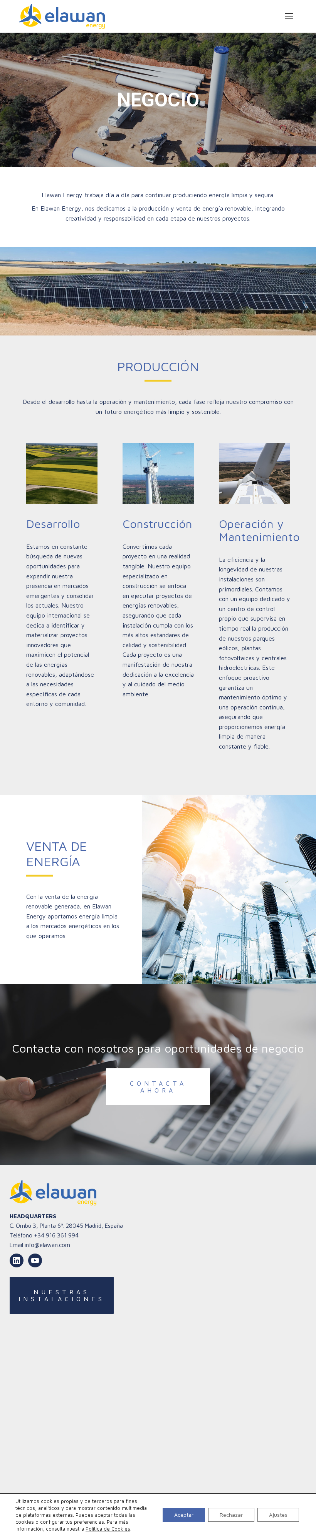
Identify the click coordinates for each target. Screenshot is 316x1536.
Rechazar (231, 1514)
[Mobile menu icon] (289, 16)
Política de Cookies (108, 1529)
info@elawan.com (47, 1245)
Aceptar (183, 1514)
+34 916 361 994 (56, 1235)
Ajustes (278, 1514)
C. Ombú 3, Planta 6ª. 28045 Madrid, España (66, 1225)
